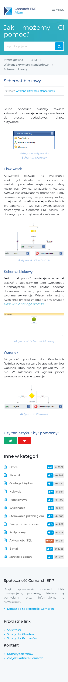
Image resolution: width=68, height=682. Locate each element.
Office (13, 467)
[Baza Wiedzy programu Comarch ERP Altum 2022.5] (20, 9)
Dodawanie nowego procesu (24, 304)
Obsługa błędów (21, 483)
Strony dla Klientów (20, 634)
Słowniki (15, 475)
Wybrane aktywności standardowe (35, 91)
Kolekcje (15, 491)
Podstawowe (18, 499)
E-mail (14, 548)
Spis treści (14, 630)
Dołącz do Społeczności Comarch (30, 608)
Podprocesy (17, 532)
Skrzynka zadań (20, 557)
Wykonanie (17, 508)
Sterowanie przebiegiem (26, 516)
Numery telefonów (20, 654)
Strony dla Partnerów (22, 638)
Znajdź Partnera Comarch (25, 658)
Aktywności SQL (20, 540)
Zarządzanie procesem (25, 524)
